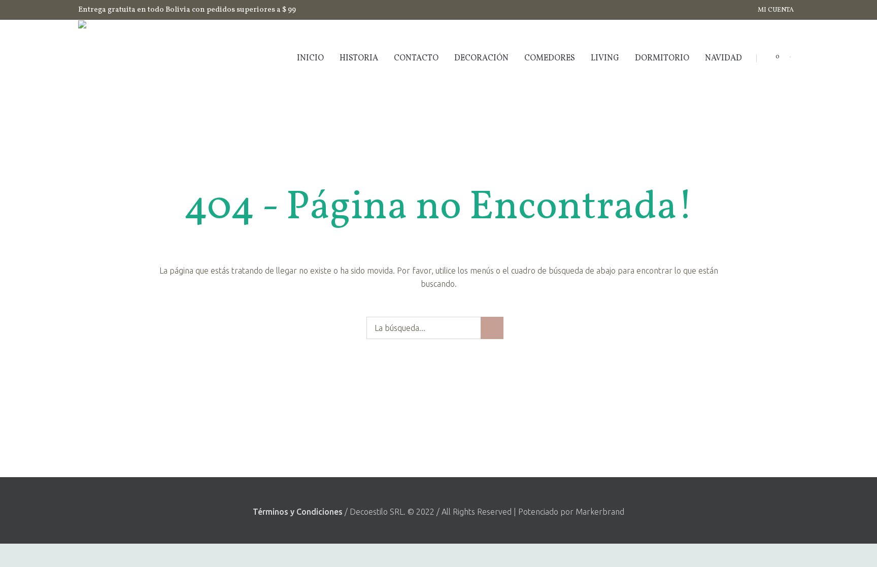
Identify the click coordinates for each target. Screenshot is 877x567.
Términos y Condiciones (298, 511)
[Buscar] (786, 58)
